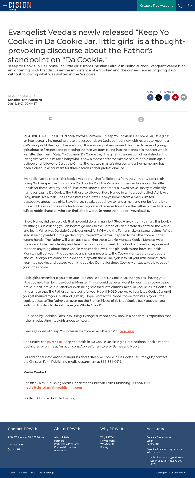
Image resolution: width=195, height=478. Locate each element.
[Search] (190, 5)
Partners (59, 440)
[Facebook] (14, 449)
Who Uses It (107, 444)
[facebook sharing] (150, 98)
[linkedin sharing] (167, 98)
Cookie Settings (46, 473)
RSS (33, 473)
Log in (150, 440)
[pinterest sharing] (175, 98)
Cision (177, 473)
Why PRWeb (107, 437)
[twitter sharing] (158, 98)
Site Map (23, 473)
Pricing (104, 447)
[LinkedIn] (18, 449)
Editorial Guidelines (65, 447)
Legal (12, 473)
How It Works (108, 440)
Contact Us (14, 444)
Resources (60, 450)
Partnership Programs (66, 444)
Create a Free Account (156, 5)
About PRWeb (62, 437)
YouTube (127, 331)
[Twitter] (10, 449)
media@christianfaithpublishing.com (52, 387)
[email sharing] (184, 98)
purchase (54, 342)
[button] (97, 118)
